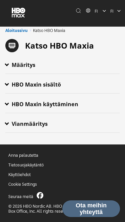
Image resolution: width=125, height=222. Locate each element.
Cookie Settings (22, 184)
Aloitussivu (16, 30)
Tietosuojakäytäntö (26, 165)
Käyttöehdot (19, 174)
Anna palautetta (23, 155)
